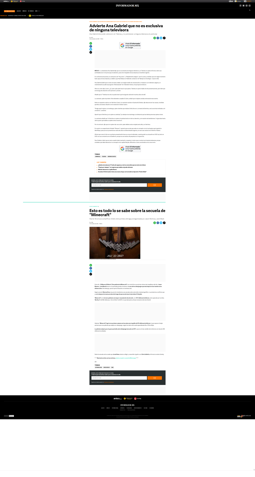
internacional (115, 407)
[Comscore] (247, 415)
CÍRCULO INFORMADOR (38, 15)
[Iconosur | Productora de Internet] (6, 415)
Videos (32, 10)
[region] (127, 474)
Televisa (104, 156)
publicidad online (131, 409)
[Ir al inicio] (19, 5)
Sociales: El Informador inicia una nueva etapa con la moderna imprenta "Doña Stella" (122, 171)
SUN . (92, 222)
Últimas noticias (9, 10)
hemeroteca (122, 409)
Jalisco (19, 10)
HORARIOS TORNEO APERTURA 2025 (17, 15)
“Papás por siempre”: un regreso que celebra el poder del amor (115, 167)
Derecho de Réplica (127, 416)
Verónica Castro (112, 156)
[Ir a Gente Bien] (21, 0)
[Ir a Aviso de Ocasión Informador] (6, 0)
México (24, 10)
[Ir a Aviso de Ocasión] (118, 397)
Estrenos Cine (98, 367)
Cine (112, 367)
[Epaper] (238, 0)
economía (151, 407)
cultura (145, 407)
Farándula (97, 156)
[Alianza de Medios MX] (240, 415)
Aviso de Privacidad (119, 416)
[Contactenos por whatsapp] (249, 5)
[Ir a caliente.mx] (231, 0)
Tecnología (129, 407)
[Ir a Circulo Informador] (13, 0)
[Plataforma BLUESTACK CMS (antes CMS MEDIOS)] (11, 415)
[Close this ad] (254, 470)
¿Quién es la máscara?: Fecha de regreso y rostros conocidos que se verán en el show (122, 165)
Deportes (122, 407)
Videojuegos (107, 367)
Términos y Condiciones (109, 189)
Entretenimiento (93, 21)
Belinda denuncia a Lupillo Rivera (107, 169)
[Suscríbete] (247, 0)
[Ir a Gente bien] (137, 397)
